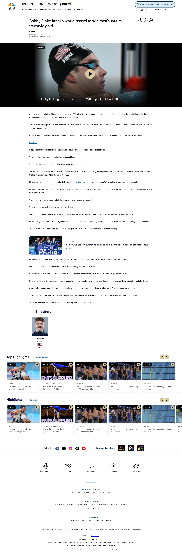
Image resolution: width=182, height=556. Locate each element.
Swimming (39, 341)
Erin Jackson (96, 508)
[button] (24, 4)
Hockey (96, 520)
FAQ (109, 492)
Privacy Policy (56, 529)
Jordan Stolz (114, 504)
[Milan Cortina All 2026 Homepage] (14, 6)
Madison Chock (82, 504)
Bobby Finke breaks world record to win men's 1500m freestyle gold (75, 23)
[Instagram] (70, 448)
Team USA (102, 492)
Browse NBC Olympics (91, 489)
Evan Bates (70, 504)
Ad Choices (45, 529)
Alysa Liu (124, 504)
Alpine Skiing (75, 520)
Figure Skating (86, 520)
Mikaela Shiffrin (60, 504)
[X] (64, 448)
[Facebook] (57, 448)
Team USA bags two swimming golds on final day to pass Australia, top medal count (107, 245)
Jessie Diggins (103, 504)
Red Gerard (85, 508)
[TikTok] (77, 448)
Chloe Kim (93, 504)
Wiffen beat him (82, 182)
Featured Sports (91, 517)
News (73, 492)
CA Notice (88, 529)
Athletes (86, 492)
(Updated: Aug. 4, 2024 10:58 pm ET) (40, 36)
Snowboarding (106, 520)
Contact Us (137, 529)
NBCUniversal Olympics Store (119, 529)
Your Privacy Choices (75, 529)
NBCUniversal (95, 536)
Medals (94, 492)
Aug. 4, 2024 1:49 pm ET (36, 34)
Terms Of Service (101, 529)
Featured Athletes (91, 501)
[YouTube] (84, 448)
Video (79, 492)
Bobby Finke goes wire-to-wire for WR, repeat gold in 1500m (80, 99)
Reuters (32, 32)
